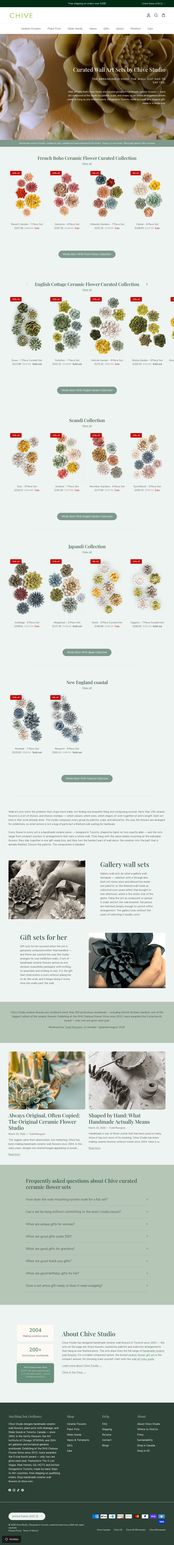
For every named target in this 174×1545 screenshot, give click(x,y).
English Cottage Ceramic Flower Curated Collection (87, 284)
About (120, 29)
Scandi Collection (87, 420)
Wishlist (135, 29)
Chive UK (118, 1529)
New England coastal (87, 682)
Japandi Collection (87, 546)
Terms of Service (30, 1530)
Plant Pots (54, 29)
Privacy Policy (14, 1530)
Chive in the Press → (74, 1372)
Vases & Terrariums (78, 1440)
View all (87, 163)
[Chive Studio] (21, 15)
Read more (14, 1154)
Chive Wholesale (157, 1529)
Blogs (105, 1445)
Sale (150, 29)
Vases (93, 29)
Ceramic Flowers (31, 29)
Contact (106, 1440)
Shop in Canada (146, 1445)
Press (140, 1434)
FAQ (104, 1424)
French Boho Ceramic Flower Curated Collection (87, 158)
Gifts (106, 29)
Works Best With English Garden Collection (87, 390)
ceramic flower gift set (141, 1355)
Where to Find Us (147, 1429)
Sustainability (145, 1440)
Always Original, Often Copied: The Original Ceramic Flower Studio (44, 1121)
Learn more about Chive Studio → (82, 1365)
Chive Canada (103, 1529)
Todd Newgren (74, 1027)
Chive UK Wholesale (135, 1529)
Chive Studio (22, 1524)
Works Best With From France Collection (87, 254)
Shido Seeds (75, 29)
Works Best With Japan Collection (87, 652)
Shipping (107, 1429)
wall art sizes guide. (143, 1359)
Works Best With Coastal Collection (87, 778)
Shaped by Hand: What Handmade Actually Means (119, 1118)
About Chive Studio (148, 1424)
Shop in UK (143, 1450)
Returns (106, 1434)
